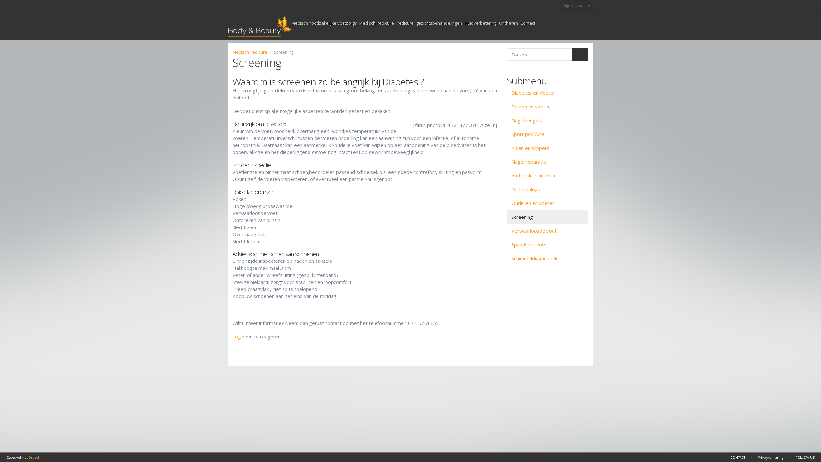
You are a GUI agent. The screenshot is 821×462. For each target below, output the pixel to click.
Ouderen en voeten (533, 203)
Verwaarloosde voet (534, 230)
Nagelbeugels (527, 120)
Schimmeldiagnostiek (534, 258)
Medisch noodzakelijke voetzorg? (324, 23)
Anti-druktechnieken (533, 175)
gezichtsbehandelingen (439, 23)
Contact (528, 23)
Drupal (34, 457)
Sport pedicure (528, 134)
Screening (522, 217)
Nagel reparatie (529, 161)
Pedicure (405, 23)
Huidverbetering (480, 23)
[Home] (260, 25)
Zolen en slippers (530, 148)
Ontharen (508, 23)
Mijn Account (575, 5)
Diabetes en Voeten (534, 93)
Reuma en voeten (531, 106)
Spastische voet (529, 244)
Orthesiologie (527, 189)
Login (238, 336)
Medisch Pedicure (376, 23)
